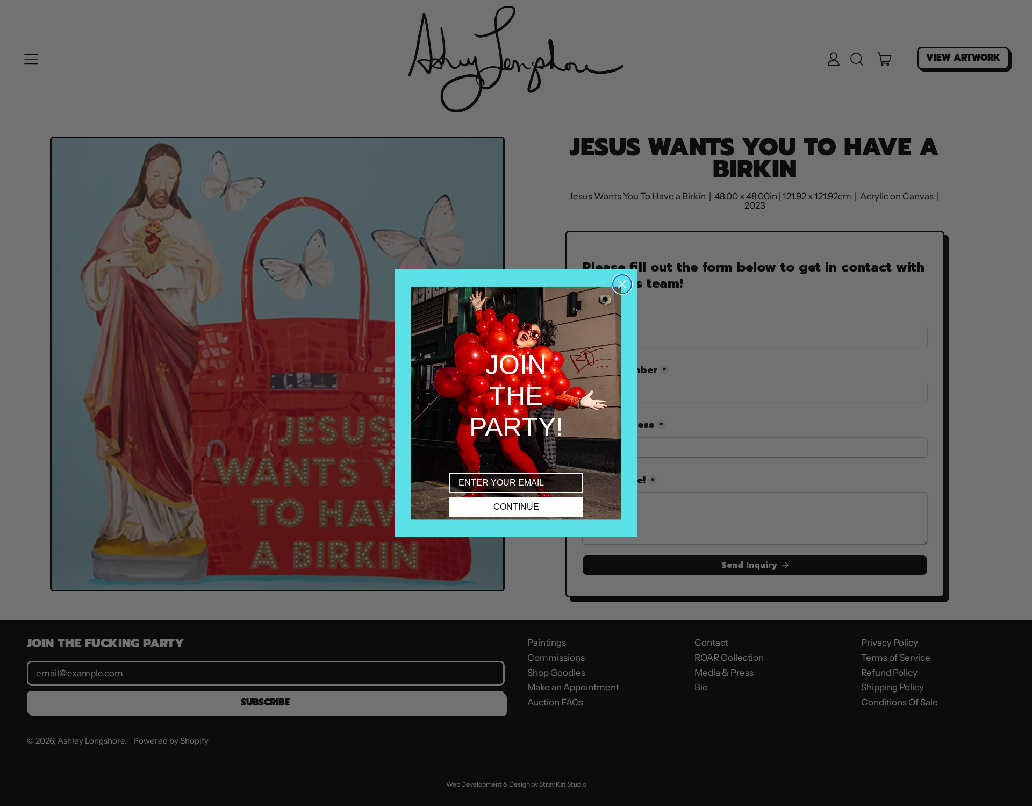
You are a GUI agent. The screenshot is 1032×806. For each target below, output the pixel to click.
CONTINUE (516, 506)
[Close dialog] (622, 284)
